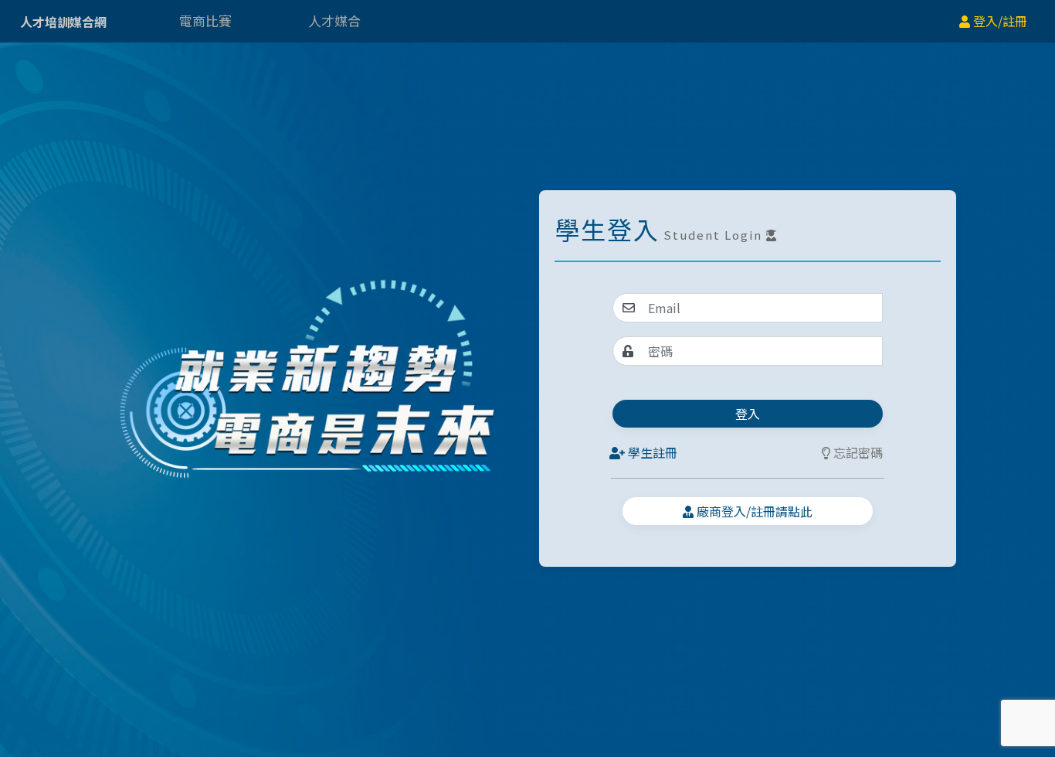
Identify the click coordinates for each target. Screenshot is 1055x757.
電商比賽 (205, 20)
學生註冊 (651, 452)
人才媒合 (334, 20)
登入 (747, 413)
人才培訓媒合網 (63, 21)
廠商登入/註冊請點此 (753, 511)
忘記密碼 (856, 452)
